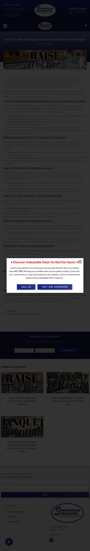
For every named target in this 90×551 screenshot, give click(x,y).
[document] (45, 275)
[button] (80, 261)
